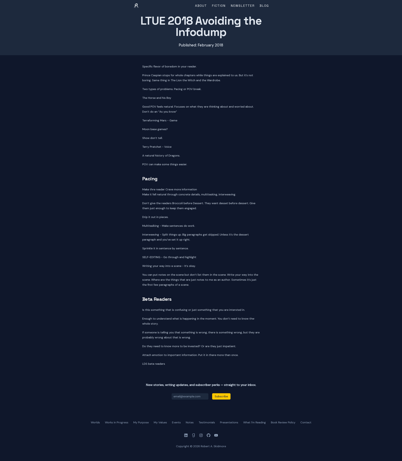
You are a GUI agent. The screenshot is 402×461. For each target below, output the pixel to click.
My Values (160, 422)
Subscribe (221, 396)
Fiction (219, 6)
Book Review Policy (283, 422)
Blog (264, 6)
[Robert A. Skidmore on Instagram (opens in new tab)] (201, 435)
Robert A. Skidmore (213, 446)
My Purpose (141, 422)
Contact (305, 422)
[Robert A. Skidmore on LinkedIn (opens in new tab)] (186, 435)
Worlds (95, 422)
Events (176, 422)
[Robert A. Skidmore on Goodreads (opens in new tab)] (193, 435)
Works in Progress (116, 422)
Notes (190, 422)
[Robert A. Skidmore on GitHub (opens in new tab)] (208, 435)
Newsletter (243, 6)
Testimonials (207, 422)
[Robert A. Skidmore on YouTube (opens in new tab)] (216, 435)
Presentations (229, 422)
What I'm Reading (254, 422)
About (201, 6)
